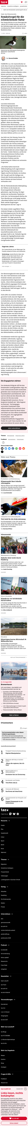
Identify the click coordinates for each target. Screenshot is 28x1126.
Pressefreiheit (5, 872)
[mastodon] (10, 814)
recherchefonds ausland (8, 930)
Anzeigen (3, 1067)
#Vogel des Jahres (19, 435)
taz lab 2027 (4, 1019)
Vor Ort (3, 1008)
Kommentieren (12, 439)
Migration (4, 864)
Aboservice (4, 1082)
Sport (2, 841)
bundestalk (4, 950)
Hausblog (4, 895)
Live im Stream (5, 1012)
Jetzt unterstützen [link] (14, 428)
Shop (2, 1063)
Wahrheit (3, 852)
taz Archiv (4, 1043)
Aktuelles (3, 891)
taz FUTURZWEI (5, 1035)
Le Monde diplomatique (8, 1039)
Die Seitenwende (6, 899)
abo (2, 918)
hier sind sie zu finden (9, 739)
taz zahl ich (4, 926)
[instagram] (18, 814)
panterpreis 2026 (6, 938)
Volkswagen (4, 876)
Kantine (3, 1059)
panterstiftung (5, 934)
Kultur (2, 837)
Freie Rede (4, 965)
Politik (3, 825)
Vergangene (4, 1016)
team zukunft (4, 981)
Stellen (3, 903)
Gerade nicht (19, 1089)
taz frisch (3, 985)
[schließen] (25, 1088)
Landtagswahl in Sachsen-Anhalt (10, 879)
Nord (2, 848)
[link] (4, 6)
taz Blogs (3, 1032)
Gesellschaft (4, 833)
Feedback (4, 1079)
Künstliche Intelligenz (7, 868)
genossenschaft (5, 922)
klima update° (5, 957)
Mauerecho (4, 961)
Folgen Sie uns (4, 814)
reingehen (4, 969)
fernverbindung (5, 953)
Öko (2, 829)
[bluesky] (14, 814)
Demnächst (4, 1004)
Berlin (2, 844)
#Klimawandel (10, 435)
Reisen (3, 1055)
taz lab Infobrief (5, 992)
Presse (3, 907)
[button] (26, 2)
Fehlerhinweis (20, 439)
